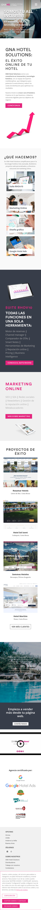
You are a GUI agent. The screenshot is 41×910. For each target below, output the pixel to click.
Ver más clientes (20, 626)
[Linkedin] (7, 858)
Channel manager (14, 334)
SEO (7, 397)
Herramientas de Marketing (20, 345)
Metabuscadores (14, 407)
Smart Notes (12, 342)
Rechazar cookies (11, 906)
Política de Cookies (22, 890)
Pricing (9, 352)
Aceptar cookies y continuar (15, 901)
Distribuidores (10, 869)
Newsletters (13, 400)
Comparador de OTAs (16, 338)
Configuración (9, 895)
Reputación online (17, 349)
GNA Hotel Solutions (12, 866)
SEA (14, 397)
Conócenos (14, 105)
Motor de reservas (15, 331)
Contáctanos (20, 730)
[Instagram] (11, 858)
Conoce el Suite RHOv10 (19, 363)
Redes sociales (26, 397)
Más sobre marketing (19, 416)
